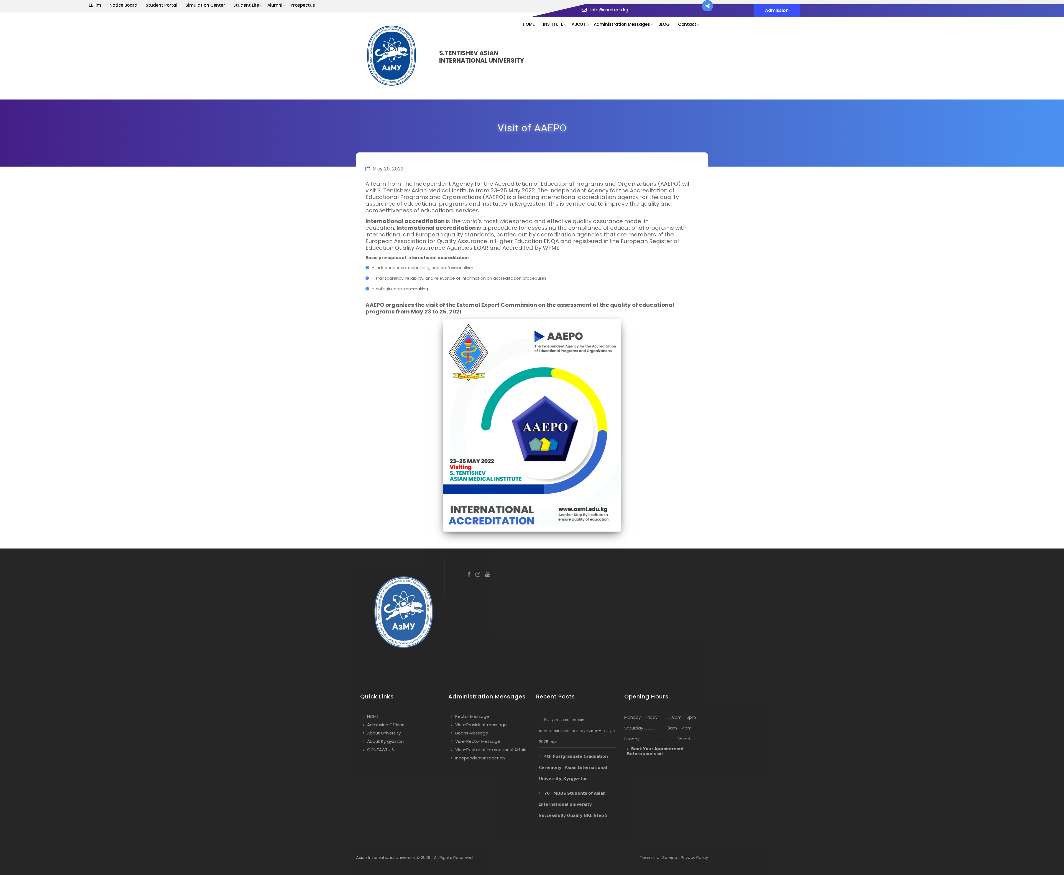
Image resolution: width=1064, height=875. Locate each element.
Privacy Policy (694, 857)
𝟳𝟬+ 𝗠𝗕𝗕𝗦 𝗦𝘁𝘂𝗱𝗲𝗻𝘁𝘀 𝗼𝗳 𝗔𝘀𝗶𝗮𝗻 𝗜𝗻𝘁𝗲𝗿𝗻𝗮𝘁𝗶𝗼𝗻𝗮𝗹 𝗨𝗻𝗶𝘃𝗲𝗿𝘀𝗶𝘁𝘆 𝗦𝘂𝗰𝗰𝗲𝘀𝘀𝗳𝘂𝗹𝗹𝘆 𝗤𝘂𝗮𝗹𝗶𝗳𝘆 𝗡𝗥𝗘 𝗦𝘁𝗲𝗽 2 (573, 804)
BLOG (664, 24)
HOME (529, 24)
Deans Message (471, 733)
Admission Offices (385, 725)
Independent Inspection (480, 758)
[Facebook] (469, 575)
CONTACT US (380, 749)
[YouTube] (487, 575)
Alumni (274, 5)
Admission (777, 10)
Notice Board (123, 5)
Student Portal (161, 5)
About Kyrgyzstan (385, 741)
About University (384, 733)
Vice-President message (481, 725)
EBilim (95, 5)
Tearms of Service (658, 857)
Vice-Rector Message (477, 741)
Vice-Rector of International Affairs (491, 749)
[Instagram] (478, 575)
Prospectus (303, 5)
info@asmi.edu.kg (609, 10)
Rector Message (472, 716)
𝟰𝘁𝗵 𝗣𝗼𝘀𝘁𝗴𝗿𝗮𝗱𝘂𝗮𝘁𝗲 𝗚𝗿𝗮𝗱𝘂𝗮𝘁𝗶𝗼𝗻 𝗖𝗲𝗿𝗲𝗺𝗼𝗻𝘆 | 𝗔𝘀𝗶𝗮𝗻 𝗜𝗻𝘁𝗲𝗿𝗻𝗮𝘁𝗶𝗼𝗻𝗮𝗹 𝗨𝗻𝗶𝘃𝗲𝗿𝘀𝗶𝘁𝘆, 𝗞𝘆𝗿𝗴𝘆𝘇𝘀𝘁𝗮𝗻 (573, 767)
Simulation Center (205, 5)
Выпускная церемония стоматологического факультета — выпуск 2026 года (577, 730)
